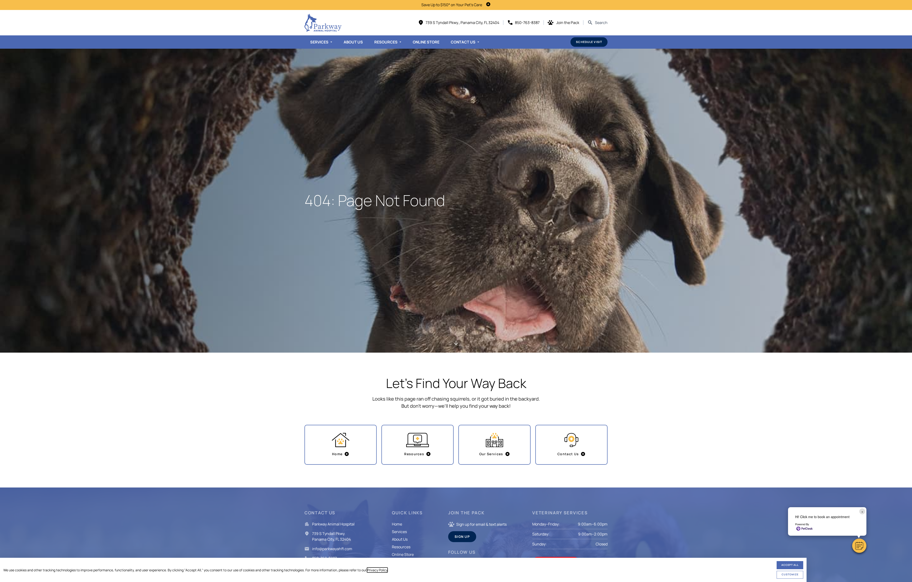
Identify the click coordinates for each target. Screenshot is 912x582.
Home (337, 454)
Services (319, 42)
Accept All (790, 565)
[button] (859, 546)
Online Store (426, 42)
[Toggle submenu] (331, 42)
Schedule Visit (589, 42)
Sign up (462, 536)
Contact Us (463, 42)
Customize (790, 574)
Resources (386, 42)
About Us (353, 42)
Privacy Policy (377, 570)
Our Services (491, 454)
